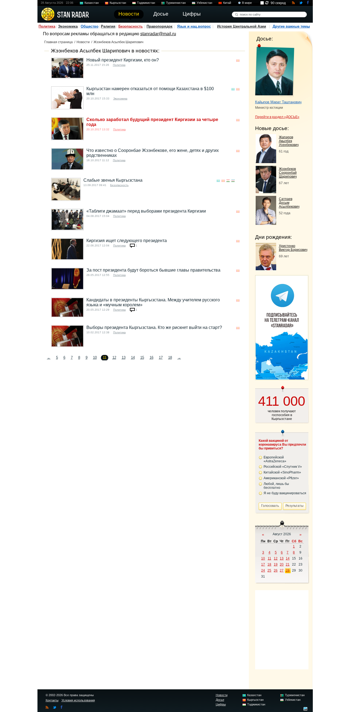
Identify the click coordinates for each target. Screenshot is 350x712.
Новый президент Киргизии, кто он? (122, 60)
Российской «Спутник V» (283, 467)
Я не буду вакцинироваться (285, 493)
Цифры (221, 704)
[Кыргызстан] (238, 60)
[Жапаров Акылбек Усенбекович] (266, 161)
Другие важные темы (291, 26)
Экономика (68, 26)
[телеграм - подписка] (282, 378)
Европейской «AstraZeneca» (275, 459)
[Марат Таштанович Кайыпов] (274, 70)
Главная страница (58, 42)
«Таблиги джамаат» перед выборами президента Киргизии (146, 211)
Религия (108, 26)
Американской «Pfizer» (281, 478)
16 (151, 357)
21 (288, 564)
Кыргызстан (118, 2)
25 (269, 570)
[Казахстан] (233, 89)
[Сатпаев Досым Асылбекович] (266, 223)
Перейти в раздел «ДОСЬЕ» (277, 117)
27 (282, 570)
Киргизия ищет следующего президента (126, 240)
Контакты (52, 700)
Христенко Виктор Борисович (293, 248)
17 (161, 357)
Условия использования (78, 700)
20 (282, 564)
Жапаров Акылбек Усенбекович (289, 141)
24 (263, 570)
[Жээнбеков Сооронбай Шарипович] (266, 191)
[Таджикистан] (228, 181)
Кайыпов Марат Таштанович (278, 102)
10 (95, 357)
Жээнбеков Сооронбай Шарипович (288, 172)
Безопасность (130, 26)
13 (124, 357)
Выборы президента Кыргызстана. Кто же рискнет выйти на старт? (154, 327)
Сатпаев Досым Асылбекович (289, 202)
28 (288, 570)
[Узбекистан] (233, 181)
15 (142, 357)
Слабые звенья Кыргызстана (112, 180)
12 (114, 357)
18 (170, 357)
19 (276, 564)
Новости (83, 42)
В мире (247, 2)
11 (269, 558)
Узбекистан (204, 2)
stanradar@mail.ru (158, 33)
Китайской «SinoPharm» (282, 472)
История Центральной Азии (241, 26)
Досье (220, 699)
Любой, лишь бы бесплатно (276, 486)
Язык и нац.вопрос (194, 26)
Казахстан (91, 2)
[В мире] (238, 181)
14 (133, 357)
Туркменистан (176, 2)
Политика (47, 26)
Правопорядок (160, 26)
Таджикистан (146, 2)
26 (276, 570)
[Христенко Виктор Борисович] (266, 268)
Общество (89, 26)
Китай (227, 2)
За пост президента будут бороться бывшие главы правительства (153, 270)
